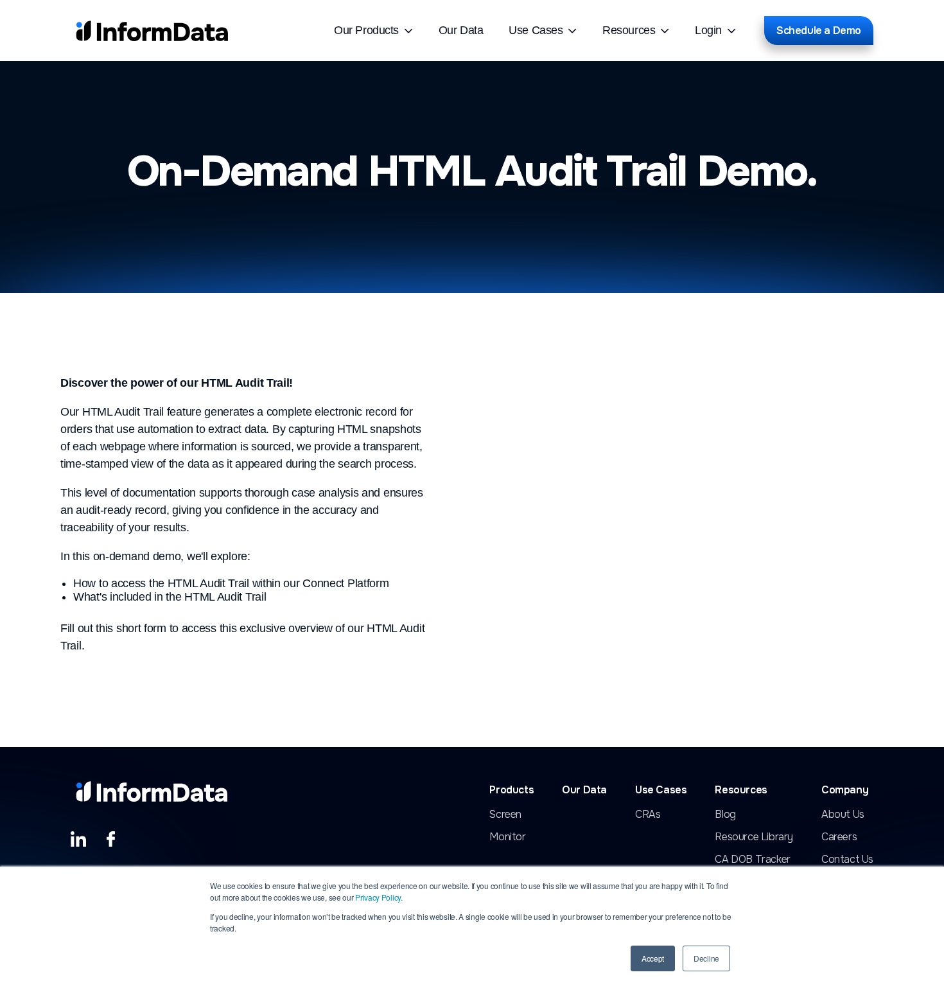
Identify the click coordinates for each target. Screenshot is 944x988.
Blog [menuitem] (725, 814)
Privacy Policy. (379, 897)
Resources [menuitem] (628, 30)
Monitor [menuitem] (507, 837)
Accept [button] (653, 958)
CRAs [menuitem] (647, 814)
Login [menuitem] (708, 30)
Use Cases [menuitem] (536, 30)
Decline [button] (706, 958)
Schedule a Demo (818, 30)
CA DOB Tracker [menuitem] (752, 859)
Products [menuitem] (511, 790)
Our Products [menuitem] (366, 30)
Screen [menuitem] (505, 814)
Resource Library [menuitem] (754, 837)
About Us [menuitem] (842, 814)
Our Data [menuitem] (461, 30)
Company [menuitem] (844, 790)
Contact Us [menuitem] (847, 859)
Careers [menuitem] (839, 837)
